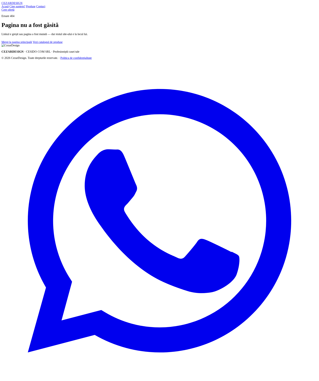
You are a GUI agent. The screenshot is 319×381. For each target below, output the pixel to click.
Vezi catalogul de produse (48, 42)
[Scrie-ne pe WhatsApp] (159, 377)
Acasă (5, 6)
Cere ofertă (7, 9)
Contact (40, 6)
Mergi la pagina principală (16, 42)
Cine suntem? (17, 6)
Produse (30, 6)
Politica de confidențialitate (76, 57)
